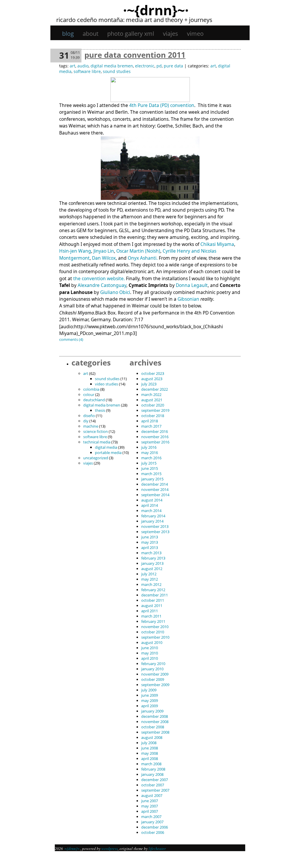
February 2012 (153, 589)
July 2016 (148, 447)
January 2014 (152, 521)
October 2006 (152, 832)
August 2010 (151, 642)
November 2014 (154, 489)
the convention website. (99, 278)
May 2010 (149, 653)
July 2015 (148, 463)
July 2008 (148, 742)
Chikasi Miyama (217, 244)
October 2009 (152, 679)
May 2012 (149, 579)
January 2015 (152, 479)
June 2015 (149, 468)
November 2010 (154, 626)
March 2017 (151, 426)
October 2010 (152, 632)
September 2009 (155, 684)
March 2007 (151, 816)
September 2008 (155, 732)
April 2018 (149, 421)
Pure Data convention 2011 (134, 55)
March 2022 (151, 394)
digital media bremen (112, 66)
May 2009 (149, 700)
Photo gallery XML (130, 34)
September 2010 (155, 637)
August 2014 (151, 500)
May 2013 (149, 542)
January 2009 (152, 711)
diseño (89, 415)
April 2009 (149, 705)
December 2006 (154, 827)
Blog (68, 34)
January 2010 (152, 668)
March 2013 (151, 552)
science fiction (95, 431)
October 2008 (152, 727)
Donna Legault (192, 285)
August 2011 (151, 605)
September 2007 (155, 790)
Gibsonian (188, 299)
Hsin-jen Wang (75, 251)
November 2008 (154, 721)
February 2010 (153, 663)
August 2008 (151, 737)
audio (82, 66)
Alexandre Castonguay (101, 285)
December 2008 (154, 716)
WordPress (109, 848)
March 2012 (151, 584)
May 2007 (149, 806)
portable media (108, 452)
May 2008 (149, 753)
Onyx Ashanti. (143, 258)
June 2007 (149, 800)
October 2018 (152, 415)
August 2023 (151, 378)
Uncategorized (95, 457)
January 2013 (152, 563)
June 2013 (149, 537)
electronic (144, 66)
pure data (173, 66)
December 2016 (154, 431)
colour (88, 394)
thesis (100, 410)
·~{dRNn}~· (156, 10)
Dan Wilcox (104, 258)
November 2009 (154, 674)
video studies (106, 384)
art (72, 66)
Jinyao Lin (103, 251)
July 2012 (148, 574)
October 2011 (152, 600)
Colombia (91, 389)
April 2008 (149, 758)
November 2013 (154, 526)
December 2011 (154, 595)
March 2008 (151, 763)
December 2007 (154, 779)
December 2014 (154, 484)
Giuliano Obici (115, 292)
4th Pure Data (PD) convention (161, 105)
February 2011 (153, 621)
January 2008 (152, 774)
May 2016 (149, 452)
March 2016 (151, 457)
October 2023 (152, 373)
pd (159, 66)
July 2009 (148, 690)
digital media (106, 447)
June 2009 (149, 695)
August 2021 (151, 399)
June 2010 (149, 647)
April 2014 (149, 505)
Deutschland (94, 399)
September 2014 (155, 494)
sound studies (117, 71)
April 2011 (149, 610)
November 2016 (154, 436)
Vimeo (195, 34)
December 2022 (154, 389)
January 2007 (152, 821)
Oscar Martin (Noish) (138, 251)
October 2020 (152, 405)
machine (90, 426)
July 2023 (148, 384)
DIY (85, 421)
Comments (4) (71, 339)
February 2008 (153, 769)
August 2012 (151, 568)
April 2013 (149, 547)
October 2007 (152, 785)
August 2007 (151, 795)
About (90, 34)
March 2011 (151, 616)
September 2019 (155, 410)
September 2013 (155, 531)
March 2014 (151, 510)
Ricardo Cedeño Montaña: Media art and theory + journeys (134, 20)
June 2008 (149, 748)
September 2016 (155, 442)
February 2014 (153, 515)
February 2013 (153, 558)
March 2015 (151, 473)
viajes (170, 34)
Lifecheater (157, 848)
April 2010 (149, 658)
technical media (96, 442)
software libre (87, 71)
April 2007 (149, 811)
